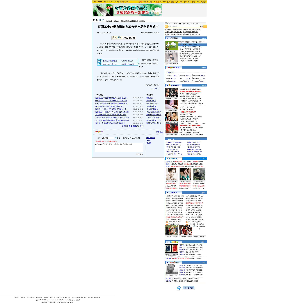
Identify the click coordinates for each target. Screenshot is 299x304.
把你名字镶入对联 (199, 188)
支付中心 (32, 297)
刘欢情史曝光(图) (171, 183)
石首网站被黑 (169, 32)
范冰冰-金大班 (196, 89)
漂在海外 (168, 278)
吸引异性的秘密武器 (193, 145)
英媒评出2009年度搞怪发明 (194, 268)
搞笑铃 (168, 164)
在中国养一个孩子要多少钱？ (194, 42)
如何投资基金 (151, 101)
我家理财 (182, 245)
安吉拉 (182, 49)
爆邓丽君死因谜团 (171, 182)
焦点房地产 (121, 2)
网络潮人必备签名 (190, 166)
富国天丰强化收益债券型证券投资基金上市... (111, 109)
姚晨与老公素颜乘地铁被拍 (174, 205)
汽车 (164, 2)
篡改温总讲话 (178, 32)
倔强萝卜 (183, 94)
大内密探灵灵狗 (185, 96)
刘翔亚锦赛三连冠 (172, 134)
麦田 (187, 94)
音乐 (188, 24)
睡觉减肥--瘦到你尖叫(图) (174, 145)
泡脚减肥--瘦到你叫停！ (194, 152)
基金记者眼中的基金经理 (192, 49)
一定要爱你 (194, 162)
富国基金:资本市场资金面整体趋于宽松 (109, 106)
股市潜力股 (199, 166)
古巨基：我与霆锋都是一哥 (188, 121)
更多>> (203, 38)
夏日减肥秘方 (187, 32)
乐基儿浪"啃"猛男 (171, 186)
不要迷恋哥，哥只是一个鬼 (194, 265)
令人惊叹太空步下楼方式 (196, 224)
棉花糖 (172, 162)
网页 (179, 24)
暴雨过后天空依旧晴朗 (191, 281)
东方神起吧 (196, 78)
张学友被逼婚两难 (171, 188)
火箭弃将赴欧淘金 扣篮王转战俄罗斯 (191, 127)
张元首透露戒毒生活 (194, 222)
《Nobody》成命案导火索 (174, 215)
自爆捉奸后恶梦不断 (171, 122)
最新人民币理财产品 (153, 115)
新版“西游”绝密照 (171, 236)
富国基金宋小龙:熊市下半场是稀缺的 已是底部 (112, 112)
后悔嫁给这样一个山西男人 (194, 272)
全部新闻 (90, 297)
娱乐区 (168, 166)
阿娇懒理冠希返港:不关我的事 (189, 119)
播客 (185, 2)
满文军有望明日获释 (186, 109)
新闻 (175, 24)
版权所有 (77, 300)
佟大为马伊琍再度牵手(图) (194, 198)
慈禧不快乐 (187, 34)
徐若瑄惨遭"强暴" (184, 186)
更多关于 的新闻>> (132, 126)
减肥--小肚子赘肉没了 (194, 142)
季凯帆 (182, 51)
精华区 (148, 140)
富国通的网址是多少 (153, 123)
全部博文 (97, 297)
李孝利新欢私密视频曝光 (194, 212)
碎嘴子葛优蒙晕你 (199, 186)
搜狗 (126, 2)
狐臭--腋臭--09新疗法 (194, 154)
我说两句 (203, 2)
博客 (193, 2)
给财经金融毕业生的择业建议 (192, 47)
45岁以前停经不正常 (193, 147)
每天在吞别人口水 (171, 275)
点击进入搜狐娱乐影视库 (194, 217)
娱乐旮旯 (182, 270)
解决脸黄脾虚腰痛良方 (194, 149)
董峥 (181, 56)
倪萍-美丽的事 (195, 96)
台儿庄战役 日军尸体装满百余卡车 (190, 98)
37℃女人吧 (196, 81)
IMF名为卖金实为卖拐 (191, 61)
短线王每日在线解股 (195, 258)
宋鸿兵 (182, 61)
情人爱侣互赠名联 (199, 183)
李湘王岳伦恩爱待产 (186, 114)
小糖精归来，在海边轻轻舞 (194, 275)
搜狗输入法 (24, 297)
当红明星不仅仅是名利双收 (194, 270)
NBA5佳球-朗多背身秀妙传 (188, 130)
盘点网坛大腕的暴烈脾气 (174, 210)
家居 (172, 2)
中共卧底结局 (179, 34)
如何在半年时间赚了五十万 (194, 250)
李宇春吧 (182, 75)
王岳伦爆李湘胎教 (174, 224)
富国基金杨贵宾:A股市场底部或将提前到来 (110, 115)
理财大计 (116, 21)
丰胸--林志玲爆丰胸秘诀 (173, 142)
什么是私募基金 (152, 109)
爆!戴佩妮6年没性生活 (177, 166)
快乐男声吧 (196, 75)
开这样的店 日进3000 (173, 147)
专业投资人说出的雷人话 (191, 58)
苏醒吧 (168, 78)
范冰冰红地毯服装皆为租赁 (174, 203)
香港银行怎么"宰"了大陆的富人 (192, 54)
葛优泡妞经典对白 (185, 188)
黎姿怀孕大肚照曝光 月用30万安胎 (191, 116)
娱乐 (151, 2)
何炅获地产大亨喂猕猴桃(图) (175, 196)
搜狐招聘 (39, 297)
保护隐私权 (66, 297)
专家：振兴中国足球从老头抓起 (189, 132)
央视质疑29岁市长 (171, 29)
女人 (176, 2)
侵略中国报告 (195, 34)
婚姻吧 (182, 81)
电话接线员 (187, 164)
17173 (116, 2)
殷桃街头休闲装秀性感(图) (174, 201)
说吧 (197, 24)
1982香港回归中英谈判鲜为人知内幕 (191, 103)
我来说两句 (145, 32)
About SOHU (75, 297)
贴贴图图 (182, 268)
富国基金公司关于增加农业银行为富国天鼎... (111, 98)
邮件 (189, 2)
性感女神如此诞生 (185, 182)
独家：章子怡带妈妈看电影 (194, 196)
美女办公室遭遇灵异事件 (174, 212)
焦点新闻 (182, 265)
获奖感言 (142, 21)
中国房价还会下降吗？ (192, 44)
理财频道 (109, 21)
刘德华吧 (182, 78)
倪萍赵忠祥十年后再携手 (194, 201)
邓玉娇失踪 (180, 29)
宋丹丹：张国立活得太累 (187, 107)
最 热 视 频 (175, 85)
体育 (144, 2)
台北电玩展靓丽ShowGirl (174, 219)
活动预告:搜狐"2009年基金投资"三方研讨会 (111, 101)
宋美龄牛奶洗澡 (170, 34)
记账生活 (182, 250)
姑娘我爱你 (178, 162)
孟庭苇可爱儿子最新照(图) (194, 215)
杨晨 (181, 54)
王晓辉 (182, 42)
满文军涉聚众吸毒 (185, 183)
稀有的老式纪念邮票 (171, 255)
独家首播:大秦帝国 (186, 89)
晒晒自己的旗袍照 (177, 281)
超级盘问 (194, 164)
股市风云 (168, 258)
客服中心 (52, 297)
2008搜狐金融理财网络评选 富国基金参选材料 (112, 120)
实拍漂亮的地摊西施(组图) (194, 208)
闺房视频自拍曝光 (171, 111)
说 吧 (178, 68)
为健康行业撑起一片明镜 (174, 154)
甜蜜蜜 (200, 162)
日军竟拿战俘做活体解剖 (174, 208)
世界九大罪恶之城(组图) (193, 210)
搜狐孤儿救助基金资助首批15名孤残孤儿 (110, 123)
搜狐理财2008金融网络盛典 (129, 21)
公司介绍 (83, 297)
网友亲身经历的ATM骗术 (193, 254)
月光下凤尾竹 (186, 162)
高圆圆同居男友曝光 (171, 63)
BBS (197, 2)
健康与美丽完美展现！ (173, 152)
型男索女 (182, 275)
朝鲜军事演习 (188, 29)
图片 (192, 24)
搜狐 (105, 2)
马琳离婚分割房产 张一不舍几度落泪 (191, 135)
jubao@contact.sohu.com (65, 302)
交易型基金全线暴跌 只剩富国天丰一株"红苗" (111, 103)
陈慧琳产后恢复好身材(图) (174, 198)
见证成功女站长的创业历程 (194, 245)
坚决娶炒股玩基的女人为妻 (194, 247)
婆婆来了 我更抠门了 (192, 252)
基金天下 (182, 247)
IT (160, 2)
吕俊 (181, 47)
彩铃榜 (168, 162)
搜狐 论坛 (149, 98)
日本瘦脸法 (194, 32)
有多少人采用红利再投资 (192, 51)
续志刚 (182, 44)
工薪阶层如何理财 (153, 117)
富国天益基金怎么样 (153, 120)
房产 (168, 2)
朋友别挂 (200, 164)
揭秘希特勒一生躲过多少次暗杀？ (190, 101)
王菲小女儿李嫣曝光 (185, 236)
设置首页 (17, 297)
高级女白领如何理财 (153, 112)
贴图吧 (168, 81)
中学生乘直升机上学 (171, 51)
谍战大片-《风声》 (172, 99)
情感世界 (182, 272)
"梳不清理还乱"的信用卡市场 (192, 56)
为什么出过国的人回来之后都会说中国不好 (185, 278)
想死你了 (180, 164)
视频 (181, 2)
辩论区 (148, 143)
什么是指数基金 (152, 103)
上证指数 (169, 75)
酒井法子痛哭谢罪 (199, 236)
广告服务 (46, 297)
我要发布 (159, 132)
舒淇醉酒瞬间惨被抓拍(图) (194, 205)
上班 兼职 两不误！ (172, 149)
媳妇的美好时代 (194, 94)
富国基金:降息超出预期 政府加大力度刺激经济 (112, 117)
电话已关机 (173, 164)
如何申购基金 (151, 106)
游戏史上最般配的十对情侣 (194, 219)
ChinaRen (110, 2)
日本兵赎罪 (196, 29)
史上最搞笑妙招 (199, 182)
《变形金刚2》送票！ (175, 222)
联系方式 (59, 297)
